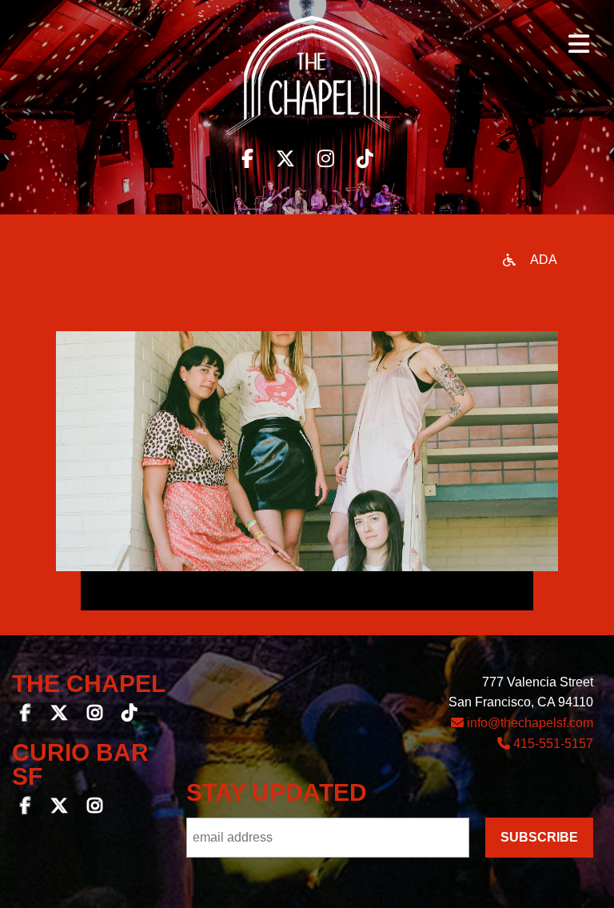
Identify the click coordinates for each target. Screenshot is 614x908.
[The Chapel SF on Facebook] (25, 715)
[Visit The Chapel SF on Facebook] (247, 158)
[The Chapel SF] (307, 80)
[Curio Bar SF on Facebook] (25, 807)
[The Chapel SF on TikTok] (129, 715)
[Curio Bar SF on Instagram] (94, 807)
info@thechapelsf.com (528, 723)
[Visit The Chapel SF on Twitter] (285, 158)
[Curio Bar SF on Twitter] (59, 807)
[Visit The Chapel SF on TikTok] (365, 158)
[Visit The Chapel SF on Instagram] (326, 158)
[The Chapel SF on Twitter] (59, 715)
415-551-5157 (551, 743)
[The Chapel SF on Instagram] (94, 715)
